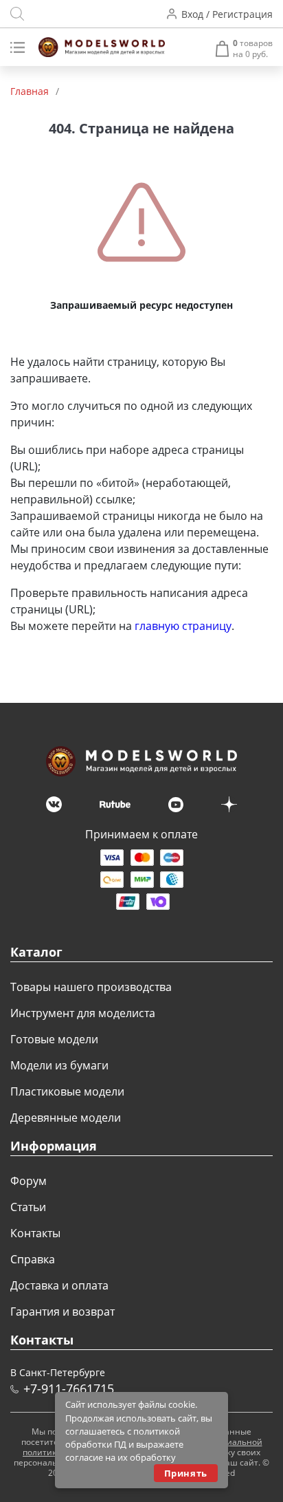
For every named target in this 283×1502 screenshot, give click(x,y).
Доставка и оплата (59, 1285)
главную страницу (183, 625)
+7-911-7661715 (68, 1388)
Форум (28, 1180)
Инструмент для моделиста (82, 1013)
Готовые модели (54, 1039)
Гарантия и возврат (62, 1311)
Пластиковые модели (67, 1091)
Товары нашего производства (91, 986)
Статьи (28, 1207)
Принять (185, 1473)
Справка (32, 1259)
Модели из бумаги (59, 1065)
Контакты (35, 1233)
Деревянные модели (65, 1117)
